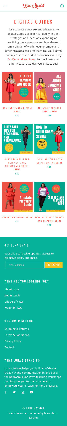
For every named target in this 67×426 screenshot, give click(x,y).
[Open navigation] (5, 5)
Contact (9, 347)
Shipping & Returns (16, 329)
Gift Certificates (14, 301)
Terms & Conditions (16, 335)
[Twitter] (14, 392)
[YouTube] (31, 392)
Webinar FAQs (13, 307)
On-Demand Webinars (22, 59)
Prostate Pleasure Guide (17, 217)
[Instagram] (23, 392)
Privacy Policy (12, 341)
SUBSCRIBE (54, 265)
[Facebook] (5, 392)
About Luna (11, 289)
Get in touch (12, 295)
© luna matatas (33, 408)
